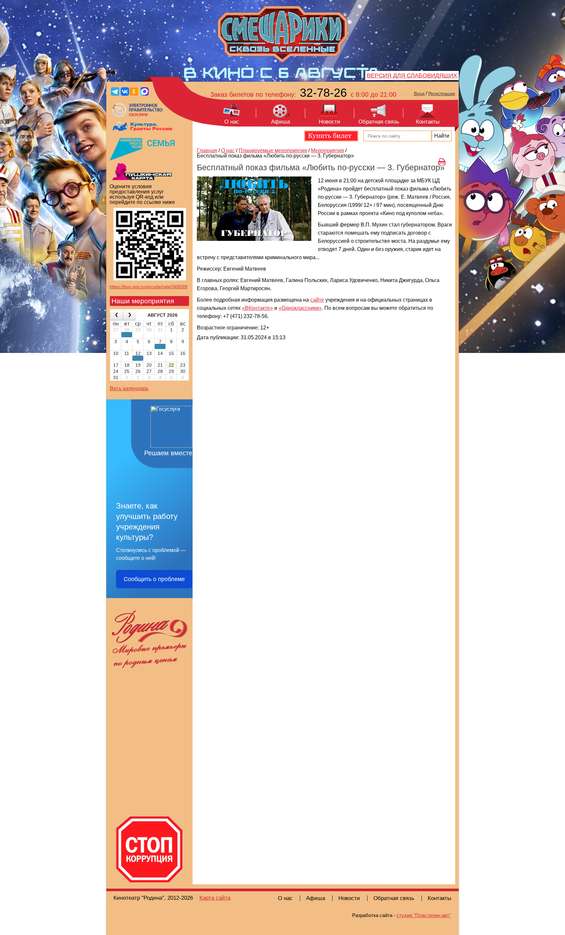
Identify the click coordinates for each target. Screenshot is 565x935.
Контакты (427, 122)
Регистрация (441, 93)
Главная (207, 150)
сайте (317, 300)
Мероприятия (327, 150)
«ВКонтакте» (257, 308)
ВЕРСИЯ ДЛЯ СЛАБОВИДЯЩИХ (412, 75)
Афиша (280, 122)
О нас (231, 122)
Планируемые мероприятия (273, 150)
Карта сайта (215, 898)
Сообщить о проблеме (154, 579)
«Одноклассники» (300, 308)
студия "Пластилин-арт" (424, 915)
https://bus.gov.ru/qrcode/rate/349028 (148, 286)
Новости (329, 122)
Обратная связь (378, 122)
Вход (419, 93)
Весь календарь (129, 388)
